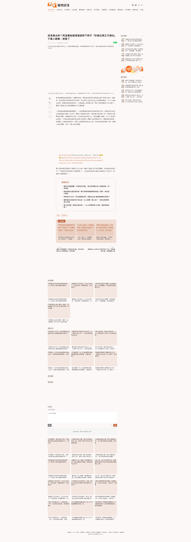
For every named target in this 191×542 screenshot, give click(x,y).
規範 (50, 425)
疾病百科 (89, 10)
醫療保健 (82, 10)
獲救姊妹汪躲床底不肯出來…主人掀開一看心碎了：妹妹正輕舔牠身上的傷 (86, 201)
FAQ (74, 532)
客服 (77, 532)
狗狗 (58, 215)
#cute (99, 158)
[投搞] (136, 5)
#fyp (82, 160)
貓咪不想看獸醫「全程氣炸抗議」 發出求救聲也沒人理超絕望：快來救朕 (86, 187)
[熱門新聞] (142, 36)
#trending (77, 160)
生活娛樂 (74, 10)
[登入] (139, 5)
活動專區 (104, 10)
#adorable (69, 160)
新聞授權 (82, 532)
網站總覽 (122, 532)
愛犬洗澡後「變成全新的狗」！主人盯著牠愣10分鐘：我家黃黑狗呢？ (86, 206)
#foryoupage (96, 160)
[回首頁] (58, 5)
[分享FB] (49, 98)
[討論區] (49, 107)
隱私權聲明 (98, 532)
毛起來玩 (59, 10)
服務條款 (88, 532)
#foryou (88, 160)
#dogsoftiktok (91, 158)
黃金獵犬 (64, 215)
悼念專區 (128, 10)
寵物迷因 (120, 10)
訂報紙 (110, 532)
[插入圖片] (111, 425)
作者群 (142, 10)
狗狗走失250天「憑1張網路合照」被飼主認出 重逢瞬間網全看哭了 (87, 197)
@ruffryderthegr (65, 155)
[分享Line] (49, 103)
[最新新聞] (142, 77)
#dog (83, 158)
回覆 (115, 425)
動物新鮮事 (51, 10)
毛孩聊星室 (112, 10)
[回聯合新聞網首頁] (52, 5)
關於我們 (116, 532)
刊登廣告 (69, 532)
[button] (133, 5)
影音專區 (97, 10)
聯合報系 (105, 532)
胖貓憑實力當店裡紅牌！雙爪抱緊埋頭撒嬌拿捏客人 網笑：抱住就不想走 (86, 192)
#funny (61, 160)
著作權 (93, 532)
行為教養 (67, 10)
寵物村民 (135, 10)
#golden (78, 158)
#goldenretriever (67, 158)
